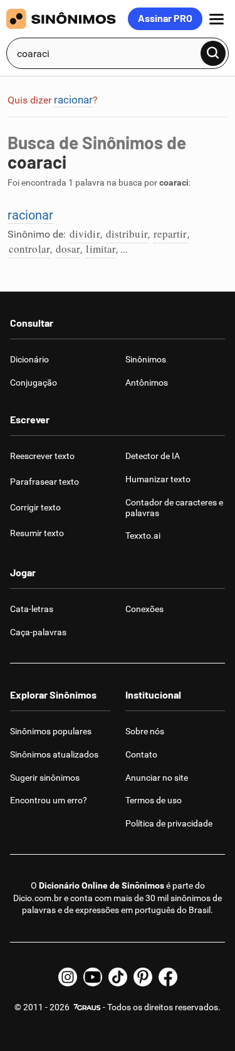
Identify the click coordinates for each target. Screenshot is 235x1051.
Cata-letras (31, 609)
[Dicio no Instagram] (67, 977)
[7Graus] (86, 1007)
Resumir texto (37, 533)
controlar (29, 248)
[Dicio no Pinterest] (142, 977)
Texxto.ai (142, 536)
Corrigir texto (35, 507)
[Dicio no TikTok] (117, 977)
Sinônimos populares (50, 731)
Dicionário (29, 359)
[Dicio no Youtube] (92, 977)
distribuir (127, 233)
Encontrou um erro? (48, 800)
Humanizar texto (158, 479)
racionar (73, 99)
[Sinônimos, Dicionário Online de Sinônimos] (67, 19)
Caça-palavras (38, 632)
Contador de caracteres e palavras (174, 507)
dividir (85, 233)
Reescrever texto (42, 456)
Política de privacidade (168, 823)
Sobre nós (144, 731)
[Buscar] (213, 53)
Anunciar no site (156, 778)
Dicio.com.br (37, 898)
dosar (68, 248)
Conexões (144, 609)
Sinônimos (145, 359)
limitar (101, 248)
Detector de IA (152, 456)
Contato (141, 754)
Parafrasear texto (44, 482)
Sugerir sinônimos (45, 778)
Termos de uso (153, 800)
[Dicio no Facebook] (168, 977)
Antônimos (146, 383)
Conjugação (33, 383)
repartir (170, 233)
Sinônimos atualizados (54, 754)
